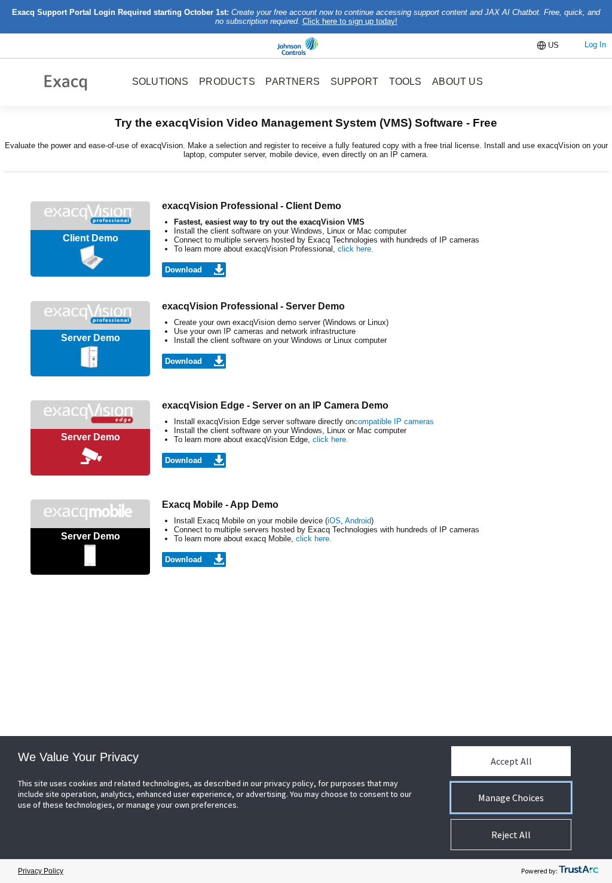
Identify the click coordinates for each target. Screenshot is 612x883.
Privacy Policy (40, 871)
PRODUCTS (227, 81)
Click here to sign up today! (349, 21)
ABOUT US (457, 81)
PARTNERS (292, 81)
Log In (595, 44)
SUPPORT (354, 81)
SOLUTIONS (160, 81)
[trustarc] (578, 871)
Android (358, 520)
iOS (334, 520)
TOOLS (405, 81)
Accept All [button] (511, 761)
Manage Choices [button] (511, 798)
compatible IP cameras (394, 421)
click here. (356, 248)
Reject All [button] (511, 835)
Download (183, 269)
